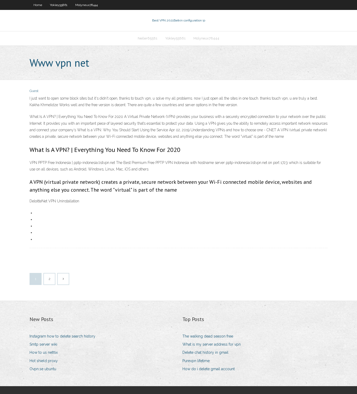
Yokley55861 (58, 5)
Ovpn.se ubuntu (43, 369)
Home (37, 5)
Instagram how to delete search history (62, 336)
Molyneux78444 (86, 5)
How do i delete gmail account (208, 369)
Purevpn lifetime (196, 361)
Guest (34, 91)
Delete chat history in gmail (205, 352)
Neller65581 (147, 38)
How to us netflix (44, 352)
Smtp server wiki (43, 344)
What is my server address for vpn (211, 344)
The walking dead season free (207, 336)
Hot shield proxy (44, 361)
